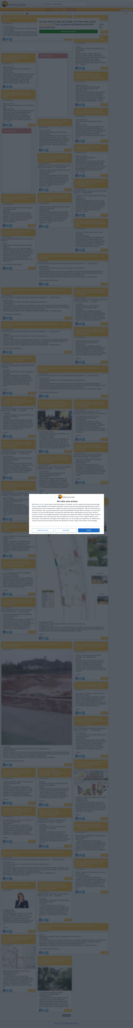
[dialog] (66, 514)
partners (42, 504)
